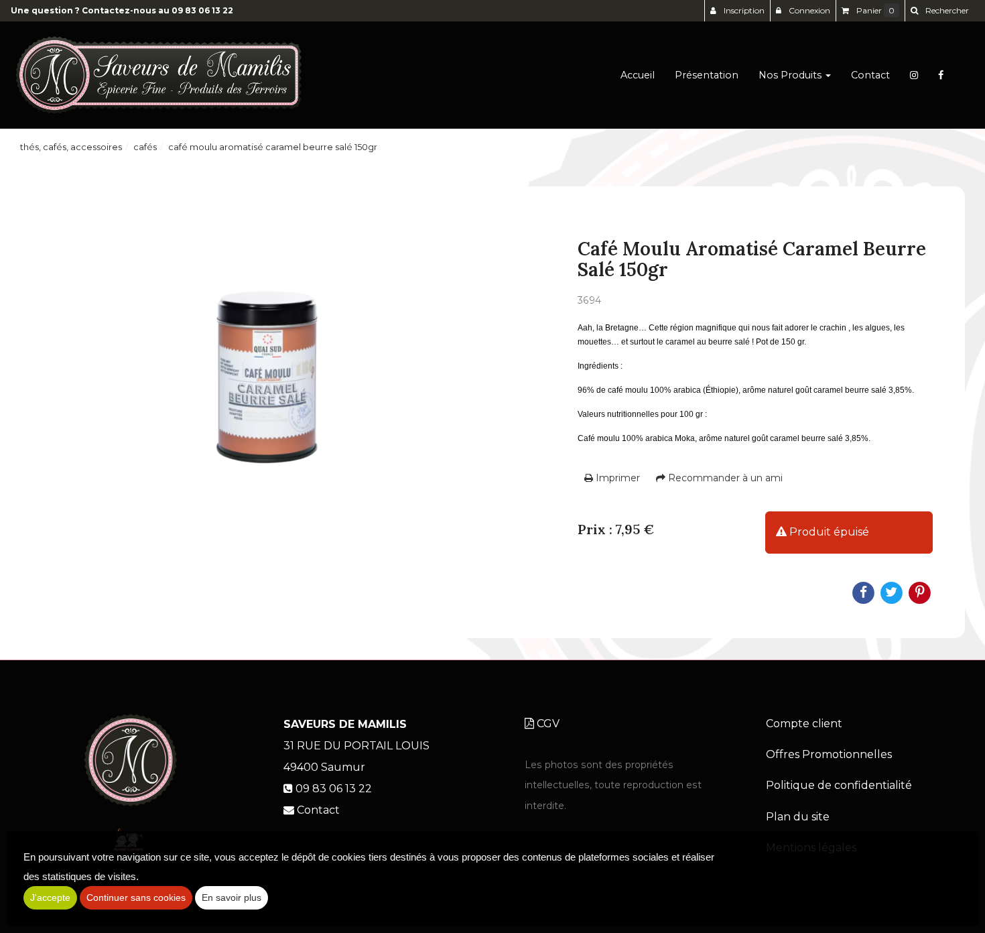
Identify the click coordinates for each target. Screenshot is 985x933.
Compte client (804, 723)
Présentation (706, 75)
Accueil (637, 75)
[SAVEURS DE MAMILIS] (158, 75)
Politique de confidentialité (839, 785)
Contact (870, 75)
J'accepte (50, 897)
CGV (547, 723)
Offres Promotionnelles (829, 754)
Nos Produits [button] (791, 75)
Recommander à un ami (724, 478)
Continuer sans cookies (136, 897)
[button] (939, 10)
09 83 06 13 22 (202, 10)
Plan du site (798, 816)
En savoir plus (231, 897)
